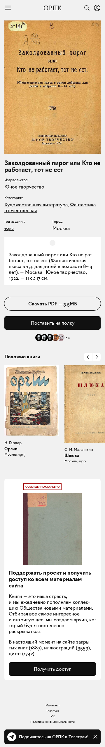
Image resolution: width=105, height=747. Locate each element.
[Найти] (85, 8)
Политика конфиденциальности (52, 722)
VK (53, 716)
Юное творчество (24, 187)
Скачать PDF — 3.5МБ (52, 304)
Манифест (53, 705)
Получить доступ (52, 669)
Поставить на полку (52, 323)
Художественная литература (36, 205)
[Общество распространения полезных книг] (52, 8)
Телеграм (52, 711)
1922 (9, 228)
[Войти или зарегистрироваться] (97, 7)
